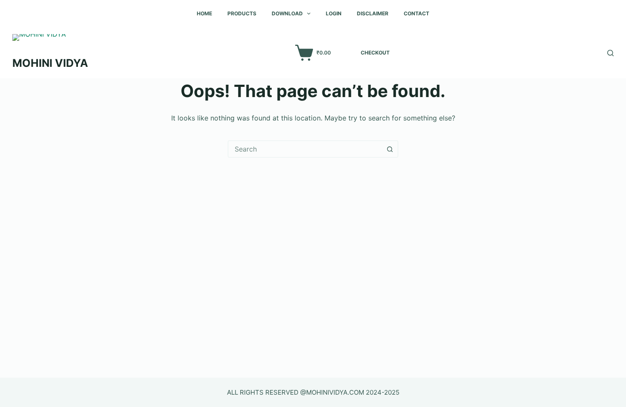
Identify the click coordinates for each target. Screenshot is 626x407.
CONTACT (416, 13)
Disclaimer (372, 13)
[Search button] (390, 149)
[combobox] (305, 149)
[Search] (610, 53)
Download (287, 13)
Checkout (375, 52)
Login (334, 13)
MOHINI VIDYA (50, 63)
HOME (204, 13)
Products (241, 13)
